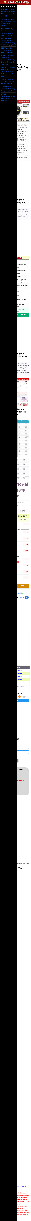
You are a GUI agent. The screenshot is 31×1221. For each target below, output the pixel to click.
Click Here (19, 670)
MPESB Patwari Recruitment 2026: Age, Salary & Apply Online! (8, 89)
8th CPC (22, 511)
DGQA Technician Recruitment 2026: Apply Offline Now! (7, 50)
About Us (23, 1186)
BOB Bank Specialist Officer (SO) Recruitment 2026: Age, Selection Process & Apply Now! (8, 60)
